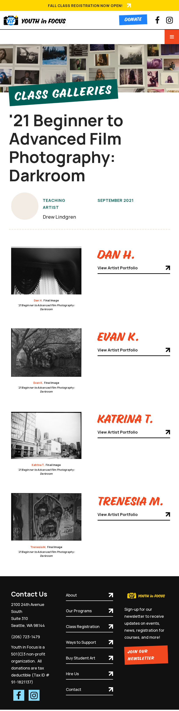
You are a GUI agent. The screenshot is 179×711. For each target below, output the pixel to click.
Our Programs (79, 610)
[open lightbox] (46, 270)
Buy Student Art (80, 658)
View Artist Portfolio (118, 267)
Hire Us (72, 673)
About (71, 595)
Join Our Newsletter (140, 655)
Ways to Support (81, 642)
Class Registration (83, 626)
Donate (133, 20)
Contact (73, 689)
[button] (172, 37)
